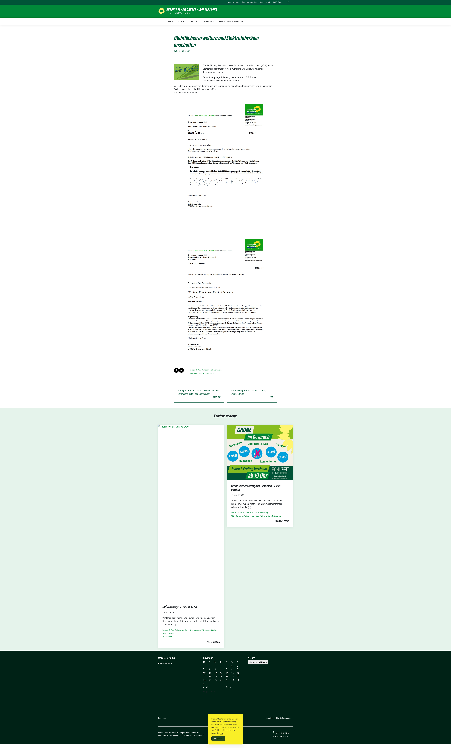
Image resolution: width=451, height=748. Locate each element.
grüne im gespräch (252, 516)
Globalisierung (237, 516)
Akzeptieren (218, 738)
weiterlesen (213, 642)
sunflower (176, 735)
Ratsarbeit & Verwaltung (213, 370)
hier (221, 733)
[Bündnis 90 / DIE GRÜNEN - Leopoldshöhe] (161, 10)
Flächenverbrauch (197, 373)
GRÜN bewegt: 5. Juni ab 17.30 (179, 607)
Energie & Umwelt (196, 370)
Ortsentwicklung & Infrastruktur (189, 630)
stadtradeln (167, 636)
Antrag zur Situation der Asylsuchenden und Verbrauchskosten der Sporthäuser (199, 394)
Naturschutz (276, 516)
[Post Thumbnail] (191, 512)
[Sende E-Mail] (181, 370)
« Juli (205, 687)
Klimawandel (210, 373)
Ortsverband (205, 630)
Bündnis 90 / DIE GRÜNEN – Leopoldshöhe (192, 9)
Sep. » (228, 687)
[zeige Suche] (288, 2)
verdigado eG (199, 735)
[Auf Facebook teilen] (176, 370)
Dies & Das (235, 512)
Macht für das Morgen (179, 13)
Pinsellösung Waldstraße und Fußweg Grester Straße (252, 394)
